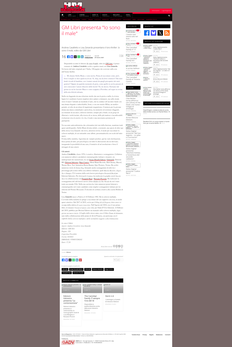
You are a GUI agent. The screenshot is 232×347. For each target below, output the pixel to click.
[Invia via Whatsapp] (78, 56)
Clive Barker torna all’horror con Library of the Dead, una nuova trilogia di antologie (133, 103)
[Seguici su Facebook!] (147, 33)
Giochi (105, 15)
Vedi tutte (166, 103)
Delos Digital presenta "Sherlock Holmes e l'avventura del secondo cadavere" (133, 153)
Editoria (68, 252)
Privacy (145, 334)
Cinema (84, 15)
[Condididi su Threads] (75, 56)
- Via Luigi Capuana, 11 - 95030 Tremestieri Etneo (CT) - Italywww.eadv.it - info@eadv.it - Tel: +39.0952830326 (95, 341)
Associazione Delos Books (73, 336)
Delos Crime (140, 19)
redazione (89, 57)
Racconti (117, 15)
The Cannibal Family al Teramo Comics (133, 79)
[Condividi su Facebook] (68, 56)
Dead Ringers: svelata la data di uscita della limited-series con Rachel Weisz (156, 111)
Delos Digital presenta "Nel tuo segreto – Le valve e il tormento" (133, 134)
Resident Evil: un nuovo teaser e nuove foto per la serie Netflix (156, 122)
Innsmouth (105, 19)
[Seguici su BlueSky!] (153, 33)
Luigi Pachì (97, 19)
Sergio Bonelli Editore (97, 159)
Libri (72, 15)
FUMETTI (66, 290)
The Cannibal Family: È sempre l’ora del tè (92, 298)
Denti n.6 (109, 296)
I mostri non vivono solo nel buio (132, 36)
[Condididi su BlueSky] (71, 56)
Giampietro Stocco (151, 19)
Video (128, 15)
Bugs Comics (84, 162)
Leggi (157, 51)
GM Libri (109, 63)
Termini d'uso (136, 334)
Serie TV (95, 15)
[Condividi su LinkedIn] (82, 56)
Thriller (90, 19)
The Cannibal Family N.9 (131, 59)
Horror (84, 19)
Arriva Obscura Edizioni (132, 118)
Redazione (159, 334)
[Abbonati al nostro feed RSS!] (167, 33)
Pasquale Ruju (87, 178)
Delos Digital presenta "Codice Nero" (133, 171)
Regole (151, 334)
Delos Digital (76, 19)
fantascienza (127, 19)
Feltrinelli (110, 159)
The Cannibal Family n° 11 (131, 48)
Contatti (167, 334)
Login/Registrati (166, 10)
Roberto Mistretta (115, 19)
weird (134, 19)
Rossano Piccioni (100, 178)
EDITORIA (155, 45)
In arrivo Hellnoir (133, 68)
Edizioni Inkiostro (71, 162)
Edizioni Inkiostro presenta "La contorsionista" (70, 299)
